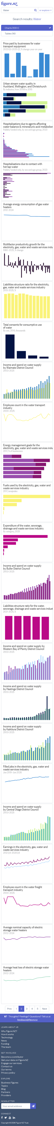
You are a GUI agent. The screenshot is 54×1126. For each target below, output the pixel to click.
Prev (9, 1008)
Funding (5, 1043)
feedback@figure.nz (27, 1019)
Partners (5, 1092)
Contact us (6, 1066)
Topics (4, 1085)
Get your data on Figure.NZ (14, 1059)
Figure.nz (9, 4)
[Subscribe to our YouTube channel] (10, 1117)
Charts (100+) (12, 27)
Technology (7, 1037)
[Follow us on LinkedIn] (14, 1117)
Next (44, 1008)
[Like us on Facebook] (2, 1117)
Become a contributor (12, 1056)
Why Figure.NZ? (9, 1031)
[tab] (27, 28)
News (4, 1040)
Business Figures (9, 1082)
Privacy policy (8, 1072)
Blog (3, 1088)
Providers (6, 1095)
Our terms (6, 1069)
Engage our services (11, 1063)
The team (6, 1046)
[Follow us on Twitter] (5, 1117)
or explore (44, 10)
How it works (7, 1034)
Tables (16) (10, 33)
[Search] (35, 10)
